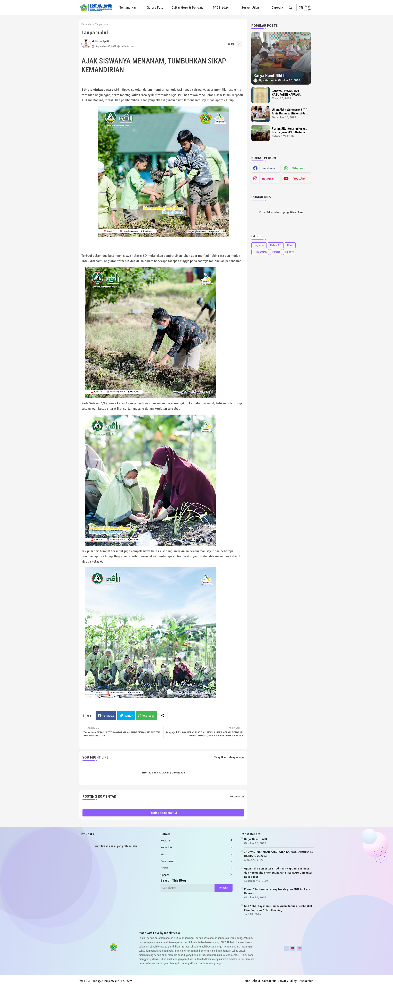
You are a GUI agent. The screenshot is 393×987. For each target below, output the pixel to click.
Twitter (128, 716)
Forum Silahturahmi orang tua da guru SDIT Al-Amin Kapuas (289, 130)
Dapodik (277, 8)
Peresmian (260, 252)
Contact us (269, 981)
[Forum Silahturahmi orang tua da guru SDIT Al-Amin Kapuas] (260, 133)
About (256, 981)
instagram (268, 178)
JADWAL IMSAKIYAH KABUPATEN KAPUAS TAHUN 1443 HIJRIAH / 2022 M (287, 92)
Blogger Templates (104, 981)
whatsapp (299, 168)
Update (289, 252)
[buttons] (286, 948)
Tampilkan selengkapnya (229, 757)
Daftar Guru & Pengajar (188, 8)
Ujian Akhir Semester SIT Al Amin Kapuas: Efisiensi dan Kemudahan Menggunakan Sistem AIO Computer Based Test (290, 111)
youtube (299, 178)
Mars (290, 245)
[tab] (128, 7)
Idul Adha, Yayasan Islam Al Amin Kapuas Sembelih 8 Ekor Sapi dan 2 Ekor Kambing (278, 908)
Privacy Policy (287, 981)
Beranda (86, 24)
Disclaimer (306, 981)
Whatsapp (148, 716)
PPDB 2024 (221, 8)
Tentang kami (129, 8)
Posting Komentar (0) (163, 813)
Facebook (108, 716)
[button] (291, 8)
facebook (268, 168)
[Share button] (162, 715)
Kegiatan (259, 245)
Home (246, 981)
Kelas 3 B (275, 245)
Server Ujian (250, 8)
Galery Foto (155, 8)
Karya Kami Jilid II (255, 839)
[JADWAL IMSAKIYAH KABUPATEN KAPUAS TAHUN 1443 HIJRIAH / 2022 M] (260, 95)
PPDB (276, 252)
